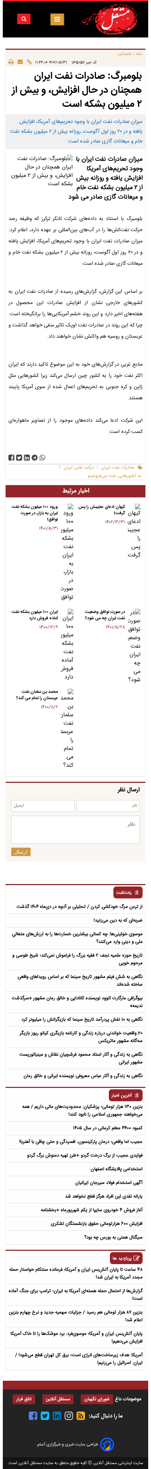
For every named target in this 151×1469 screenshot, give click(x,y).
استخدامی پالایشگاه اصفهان (117, 1169)
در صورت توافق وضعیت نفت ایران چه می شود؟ (105, 615)
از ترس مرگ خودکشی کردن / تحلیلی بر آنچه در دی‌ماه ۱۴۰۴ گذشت (80, 907)
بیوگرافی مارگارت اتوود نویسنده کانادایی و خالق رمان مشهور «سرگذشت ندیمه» (77, 1002)
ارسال (20, 852)
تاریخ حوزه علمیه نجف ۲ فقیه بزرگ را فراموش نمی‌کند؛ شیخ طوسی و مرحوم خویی (77, 959)
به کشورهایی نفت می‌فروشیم (114, 476)
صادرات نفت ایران (117, 467)
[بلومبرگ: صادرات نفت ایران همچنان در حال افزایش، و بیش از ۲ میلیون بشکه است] (35, 457)
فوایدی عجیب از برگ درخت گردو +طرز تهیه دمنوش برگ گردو (85, 1155)
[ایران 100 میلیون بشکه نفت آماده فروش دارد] (67, 645)
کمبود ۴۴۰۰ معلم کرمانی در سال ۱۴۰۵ (108, 1128)
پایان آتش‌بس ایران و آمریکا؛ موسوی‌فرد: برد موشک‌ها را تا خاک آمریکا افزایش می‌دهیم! (77, 1337)
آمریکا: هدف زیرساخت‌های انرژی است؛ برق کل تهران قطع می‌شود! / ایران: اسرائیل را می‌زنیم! (79, 1359)
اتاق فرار (24, 1399)
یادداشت (124, 893)
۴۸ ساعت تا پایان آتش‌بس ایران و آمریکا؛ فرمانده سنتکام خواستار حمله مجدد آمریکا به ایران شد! (76, 1273)
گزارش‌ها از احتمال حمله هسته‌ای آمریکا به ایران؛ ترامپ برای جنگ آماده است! (76, 1295)
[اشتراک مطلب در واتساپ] (42, 458)
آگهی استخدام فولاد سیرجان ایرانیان (109, 1183)
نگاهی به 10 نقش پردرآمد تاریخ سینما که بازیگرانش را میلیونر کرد (82, 1019)
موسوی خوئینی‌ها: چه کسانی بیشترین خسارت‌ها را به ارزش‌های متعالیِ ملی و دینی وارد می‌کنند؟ (77, 938)
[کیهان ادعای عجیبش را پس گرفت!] (134, 532)
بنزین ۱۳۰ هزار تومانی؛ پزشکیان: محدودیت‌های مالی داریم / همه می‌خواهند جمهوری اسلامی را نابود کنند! (82, 1110)
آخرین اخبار (122, 1095)
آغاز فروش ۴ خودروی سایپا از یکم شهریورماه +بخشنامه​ (92, 1210)
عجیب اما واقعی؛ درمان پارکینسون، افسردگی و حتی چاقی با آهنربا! (81, 1142)
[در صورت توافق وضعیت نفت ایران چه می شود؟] (134, 646)
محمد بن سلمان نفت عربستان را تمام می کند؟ (37, 695)
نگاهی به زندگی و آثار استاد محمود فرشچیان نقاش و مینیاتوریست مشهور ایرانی (81, 1058)
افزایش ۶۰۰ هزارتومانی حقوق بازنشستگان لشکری (97, 1224)
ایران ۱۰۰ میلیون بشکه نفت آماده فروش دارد (35, 615)
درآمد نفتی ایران (79, 467)
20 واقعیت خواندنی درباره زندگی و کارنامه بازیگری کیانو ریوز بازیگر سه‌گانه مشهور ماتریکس (81, 1037)
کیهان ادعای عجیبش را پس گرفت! (101, 510)
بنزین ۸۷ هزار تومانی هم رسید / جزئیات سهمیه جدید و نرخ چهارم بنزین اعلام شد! (76, 1316)
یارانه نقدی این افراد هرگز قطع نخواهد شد (104, 1196)
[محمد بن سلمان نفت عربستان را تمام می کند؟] (67, 729)
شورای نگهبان (97, 1399)
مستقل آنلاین (58, 1399)
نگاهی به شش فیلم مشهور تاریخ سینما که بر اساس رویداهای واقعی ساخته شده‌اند (80, 980)
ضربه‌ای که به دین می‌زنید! (118, 920)
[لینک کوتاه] (27, 62)
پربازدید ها (122, 1258)
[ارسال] (18, 62)
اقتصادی (124, 54)
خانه (139, 54)
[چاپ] (11, 62)
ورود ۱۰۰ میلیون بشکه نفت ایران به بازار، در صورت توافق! (35, 513)
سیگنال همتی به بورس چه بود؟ (113, 1237)
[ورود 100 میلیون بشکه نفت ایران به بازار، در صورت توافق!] (67, 553)
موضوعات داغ (128, 1399)
